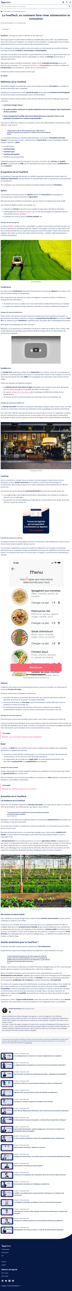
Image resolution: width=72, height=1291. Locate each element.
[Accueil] (1, 11)
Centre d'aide (4, 1276)
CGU (2, 1255)
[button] (36, 350)
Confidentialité (5, 1249)
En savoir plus (28, 1043)
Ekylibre (11, 226)
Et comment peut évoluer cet (34, 65)
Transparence (4, 1252)
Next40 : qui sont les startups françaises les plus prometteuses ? (22, 737)
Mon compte (4, 1273)
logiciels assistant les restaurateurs (18, 392)
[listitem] (36, 1023)
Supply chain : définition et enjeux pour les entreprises (19, 789)
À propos (3, 1261)
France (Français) (13, 1286)
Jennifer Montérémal (8, 23)
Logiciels (3, 1265)
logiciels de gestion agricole (28, 212)
